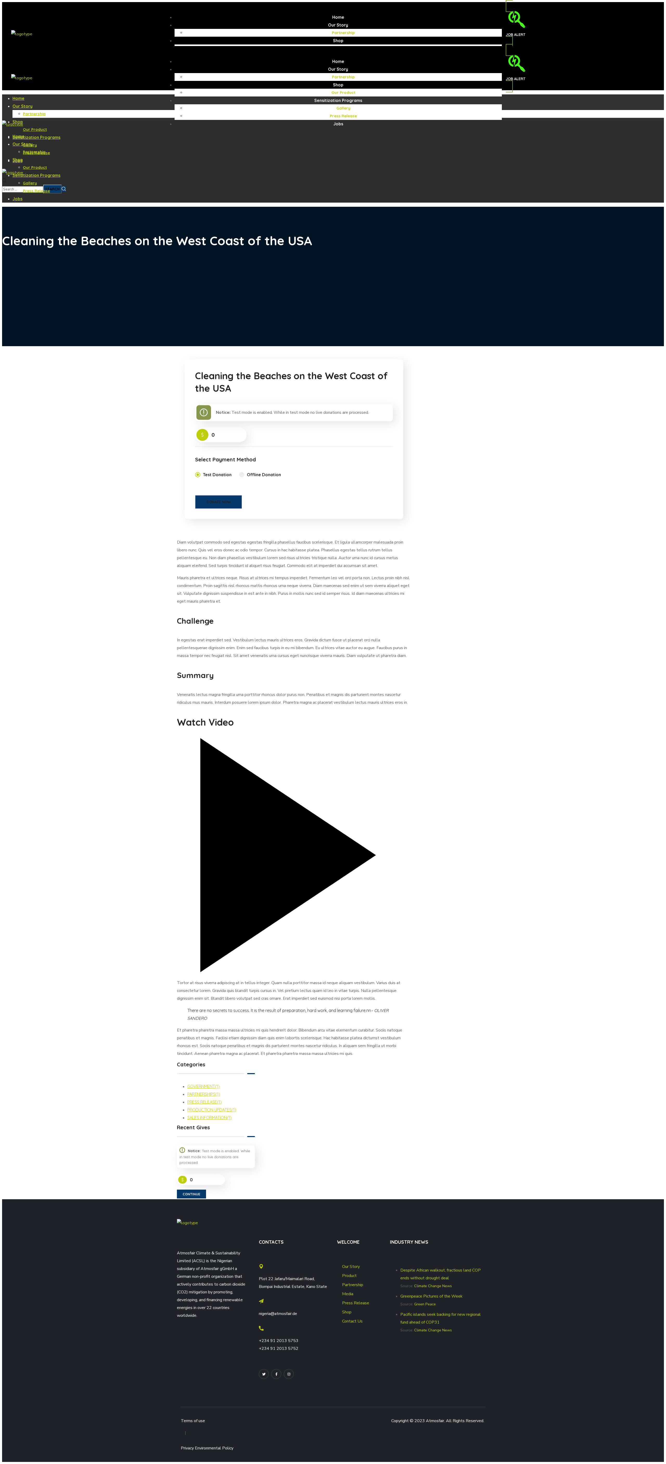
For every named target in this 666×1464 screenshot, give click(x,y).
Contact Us (352, 1321)
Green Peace (425, 1304)
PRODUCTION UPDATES (211, 1109)
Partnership (352, 1285)
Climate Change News (433, 1285)
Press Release (355, 1303)
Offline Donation (264, 474)
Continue (191, 1194)
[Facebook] (276, 1374)
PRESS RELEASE (204, 1102)
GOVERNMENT (203, 1086)
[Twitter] (264, 1374)
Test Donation (217, 474)
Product (349, 1276)
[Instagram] (289, 1374)
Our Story (351, 1266)
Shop (346, 1312)
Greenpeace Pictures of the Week (431, 1296)
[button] (515, 24)
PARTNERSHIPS (203, 1094)
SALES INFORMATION (209, 1117)
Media (347, 1294)
